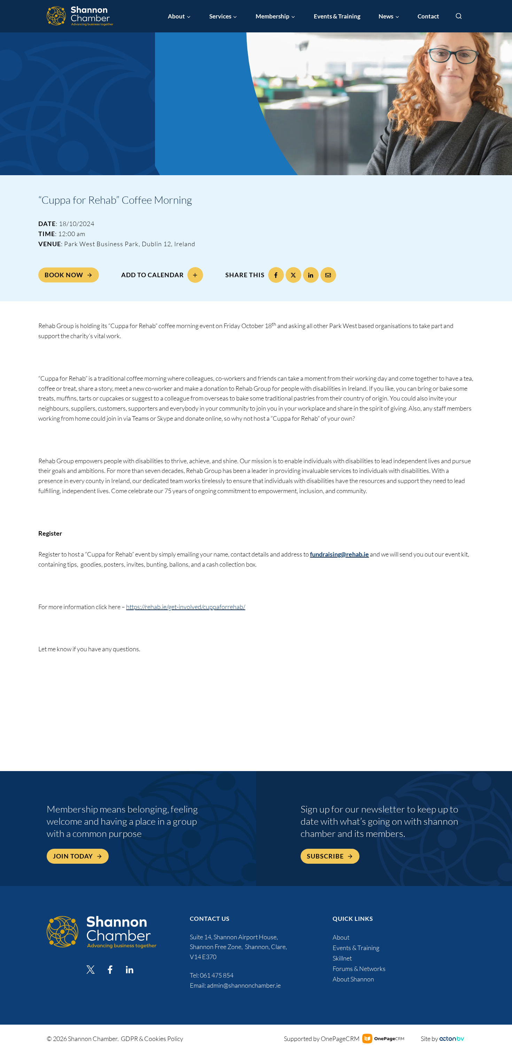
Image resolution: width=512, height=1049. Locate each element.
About (341, 937)
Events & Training (337, 16)
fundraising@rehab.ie (339, 554)
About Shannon (353, 979)
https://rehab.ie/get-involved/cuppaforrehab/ (185, 607)
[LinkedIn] (311, 275)
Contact (428, 16)
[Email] (328, 275)
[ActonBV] (451, 1038)
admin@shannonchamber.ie (244, 985)
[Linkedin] (129, 969)
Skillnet (342, 958)
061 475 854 (217, 975)
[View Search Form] (458, 16)
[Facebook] (276, 275)
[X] (293, 275)
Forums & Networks (359, 968)
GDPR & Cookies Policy (152, 1038)
